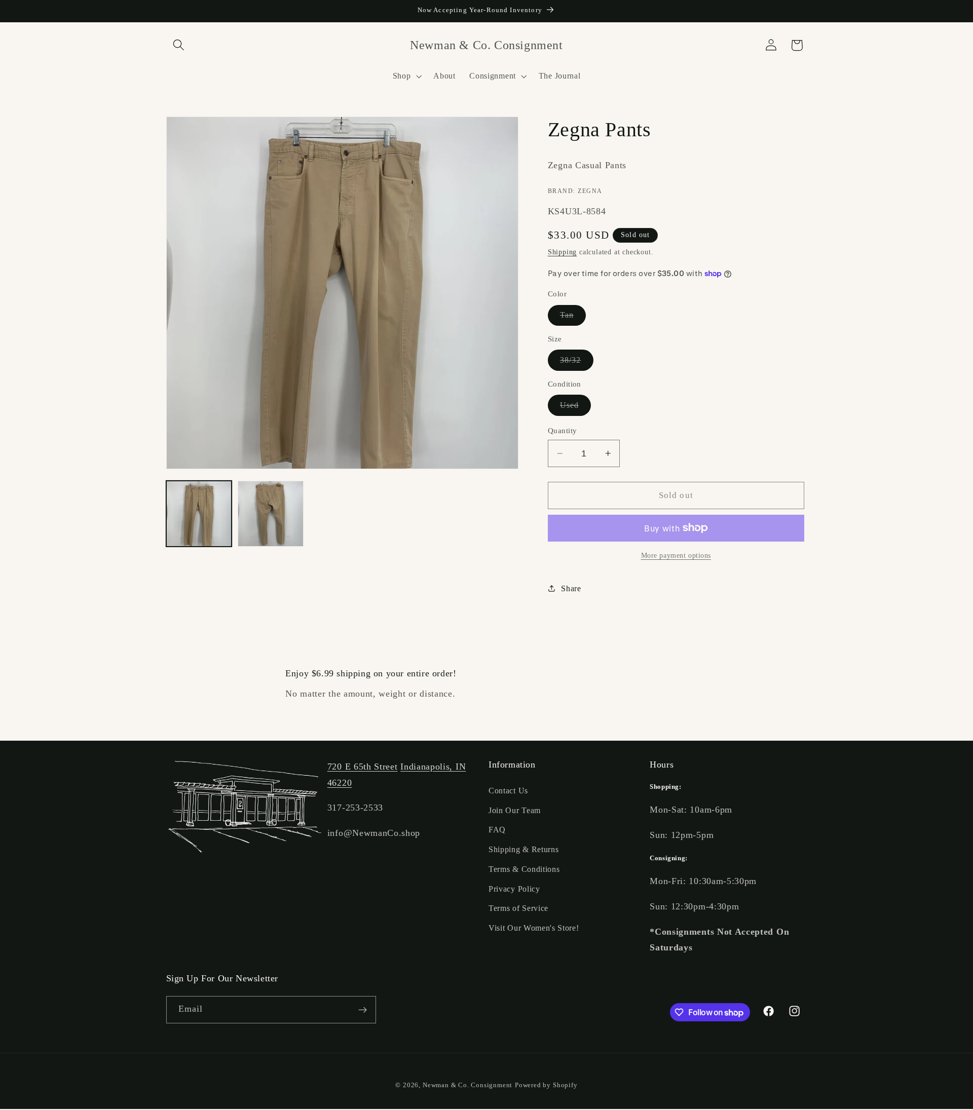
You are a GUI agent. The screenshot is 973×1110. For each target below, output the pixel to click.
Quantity (562, 431)
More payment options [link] (676, 555)
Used (575, 407)
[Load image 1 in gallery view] (199, 514)
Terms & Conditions (524, 869)
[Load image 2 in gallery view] (271, 514)
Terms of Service (518, 908)
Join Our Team (515, 810)
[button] (179, 45)
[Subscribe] (363, 1010)
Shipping (562, 252)
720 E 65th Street (362, 766)
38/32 (576, 362)
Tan (573, 317)
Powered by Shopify (546, 1085)
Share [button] (571, 588)
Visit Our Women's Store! (534, 928)
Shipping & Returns (523, 849)
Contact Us (508, 790)
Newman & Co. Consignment (467, 1085)
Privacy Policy (514, 889)
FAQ (497, 829)
